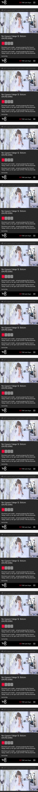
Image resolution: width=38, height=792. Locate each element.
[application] (19, 396)
